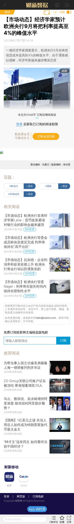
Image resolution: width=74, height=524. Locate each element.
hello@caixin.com (46, 317)
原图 (64, 70)
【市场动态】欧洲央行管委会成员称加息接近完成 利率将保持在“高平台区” (25, 242)
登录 (19, 124)
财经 (7, 12)
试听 (62, 12)
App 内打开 (37, 509)
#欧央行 (13, 186)
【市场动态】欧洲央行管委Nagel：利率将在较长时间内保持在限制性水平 (25, 286)
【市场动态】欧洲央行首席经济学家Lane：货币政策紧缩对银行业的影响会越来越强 (25, 220)
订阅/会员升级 (46, 136)
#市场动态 (13, 194)
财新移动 (11, 467)
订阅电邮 (37, 496)
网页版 (21, 496)
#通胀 (48, 186)
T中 (55, 12)
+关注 (29, 186)
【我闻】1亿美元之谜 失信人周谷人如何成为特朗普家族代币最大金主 (25, 424)
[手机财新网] (37, 5)
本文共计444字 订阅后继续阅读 (37, 114)
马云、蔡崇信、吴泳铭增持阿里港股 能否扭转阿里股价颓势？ (25, 403)
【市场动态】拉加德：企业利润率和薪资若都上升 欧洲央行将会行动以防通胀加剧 (25, 264)
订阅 (63, 340)
